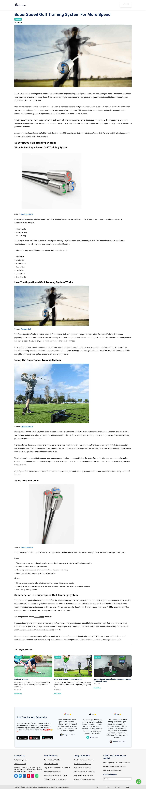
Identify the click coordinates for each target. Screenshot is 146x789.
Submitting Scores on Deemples (84, 779)
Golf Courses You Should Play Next (114, 766)
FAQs (97, 787)
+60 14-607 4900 (20, 764)
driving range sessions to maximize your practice (51, 626)
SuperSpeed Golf (27, 214)
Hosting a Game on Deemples (83, 775)
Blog (127, 787)
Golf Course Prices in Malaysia (83, 760)
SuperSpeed (19, 100)
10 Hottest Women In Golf (52, 771)
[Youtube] (28, 776)
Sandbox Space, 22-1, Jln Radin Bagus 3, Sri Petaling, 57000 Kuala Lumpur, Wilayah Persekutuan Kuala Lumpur (28, 769)
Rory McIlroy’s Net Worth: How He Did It (57, 768)
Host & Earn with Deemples (112, 770)
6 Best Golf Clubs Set (51, 764)
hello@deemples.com (21, 760)
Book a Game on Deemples (82, 768)
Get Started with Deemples (82, 764)
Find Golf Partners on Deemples (84, 771)
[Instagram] (32, 776)
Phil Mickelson (118, 133)
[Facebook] (16, 776)
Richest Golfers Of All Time (52, 760)
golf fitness (100, 626)
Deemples (18, 636)
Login (126, 3)
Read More (18, 693)
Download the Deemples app (66, 640)
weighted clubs (80, 219)
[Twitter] (20, 776)
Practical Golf (26, 329)
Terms (107, 787)
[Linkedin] (24, 776)
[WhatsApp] (36, 776)
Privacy (117, 787)
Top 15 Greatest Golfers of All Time (55, 775)
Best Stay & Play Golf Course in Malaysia (116, 762)
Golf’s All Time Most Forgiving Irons (55, 779)
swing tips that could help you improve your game (34, 630)
